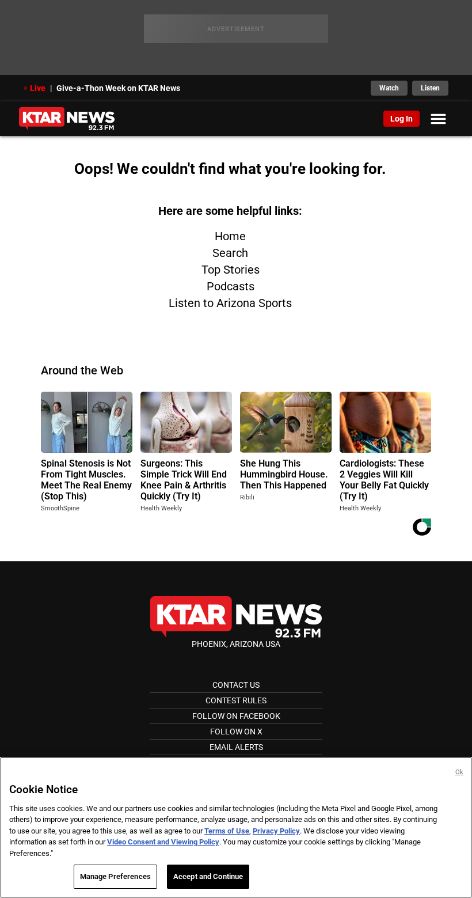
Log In (401, 118)
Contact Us (236, 684)
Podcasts (230, 286)
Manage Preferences (115, 876)
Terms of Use (226, 831)
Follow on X (236, 731)
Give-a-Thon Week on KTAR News (118, 88)
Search (230, 253)
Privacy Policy (276, 831)
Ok (459, 772)
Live (37, 88)
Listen (430, 88)
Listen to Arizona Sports (230, 303)
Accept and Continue (208, 876)
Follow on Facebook (236, 716)
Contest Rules (236, 700)
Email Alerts (236, 747)
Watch (389, 88)
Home (230, 236)
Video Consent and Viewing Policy (163, 842)
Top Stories (230, 269)
